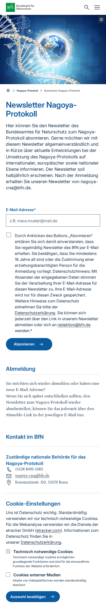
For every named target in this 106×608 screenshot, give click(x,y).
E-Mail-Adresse (21, 209)
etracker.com (48, 530)
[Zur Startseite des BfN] (43, 7)
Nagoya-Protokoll (27, 90)
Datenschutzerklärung (41, 542)
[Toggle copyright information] (101, 19)
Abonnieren (24, 344)
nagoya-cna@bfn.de (32, 475)
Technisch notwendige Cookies (43, 551)
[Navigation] (96, 7)
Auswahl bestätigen (28, 596)
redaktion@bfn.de (73, 324)
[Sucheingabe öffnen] (85, 7)
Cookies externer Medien (37, 574)
